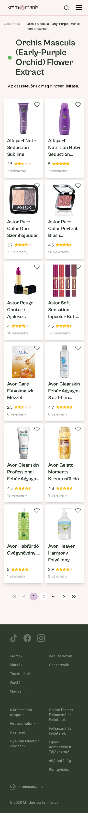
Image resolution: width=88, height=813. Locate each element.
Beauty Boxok (60, 656)
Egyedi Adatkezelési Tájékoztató (60, 747)
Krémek (16, 656)
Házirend (17, 732)
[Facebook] (27, 638)
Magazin (17, 691)
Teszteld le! (20, 674)
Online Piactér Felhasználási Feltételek (61, 715)
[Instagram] (41, 638)
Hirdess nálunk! (23, 723)
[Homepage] (23, 8)
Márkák (16, 665)
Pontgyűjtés (59, 769)
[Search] (66, 8)
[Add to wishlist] (37, 105)
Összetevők (13, 24)
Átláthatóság (60, 761)
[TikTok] (14, 638)
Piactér (16, 682)
